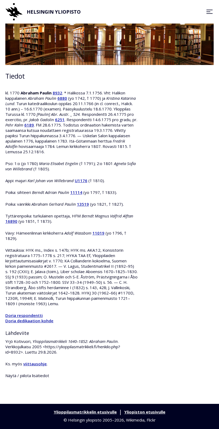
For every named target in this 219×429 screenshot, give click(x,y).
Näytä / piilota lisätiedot (27, 375)
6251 (60, 119)
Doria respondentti (24, 315)
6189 (29, 125)
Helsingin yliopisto (54, 12)
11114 (76, 192)
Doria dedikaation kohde (29, 320)
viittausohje (35, 363)
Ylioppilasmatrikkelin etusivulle (85, 412)
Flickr (151, 420)
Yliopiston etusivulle (144, 412)
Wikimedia (135, 420)
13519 (83, 204)
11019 (98, 233)
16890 (11, 221)
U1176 (81, 180)
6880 (62, 98)
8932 (57, 92)
